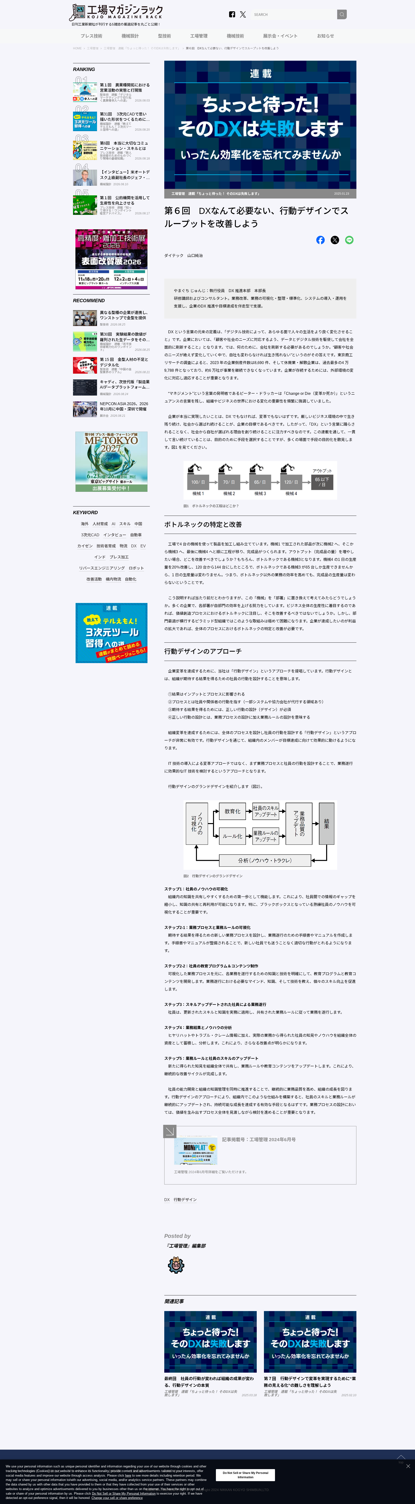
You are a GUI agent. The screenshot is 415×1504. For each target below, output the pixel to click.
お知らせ (325, 36)
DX (167, 1200)
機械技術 (235, 36)
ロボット (136, 568)
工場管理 (199, 36)
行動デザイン (185, 1200)
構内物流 (113, 579)
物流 (123, 546)
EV (143, 546)
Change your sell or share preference (117, 1498)
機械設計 (130, 36)
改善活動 (94, 579)
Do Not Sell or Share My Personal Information (124, 1493)
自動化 (130, 579)
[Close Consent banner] (408, 1466)
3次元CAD (90, 535)
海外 (85, 524)
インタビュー (114, 535)
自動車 (136, 535)
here (128, 1475)
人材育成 (100, 524)
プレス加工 (119, 557)
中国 (138, 524)
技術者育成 (106, 546)
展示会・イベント (280, 36)
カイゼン (85, 546)
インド (100, 557)
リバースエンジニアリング (102, 568)
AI (113, 524)
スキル (125, 524)
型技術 (164, 36)
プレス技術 (91, 36)
